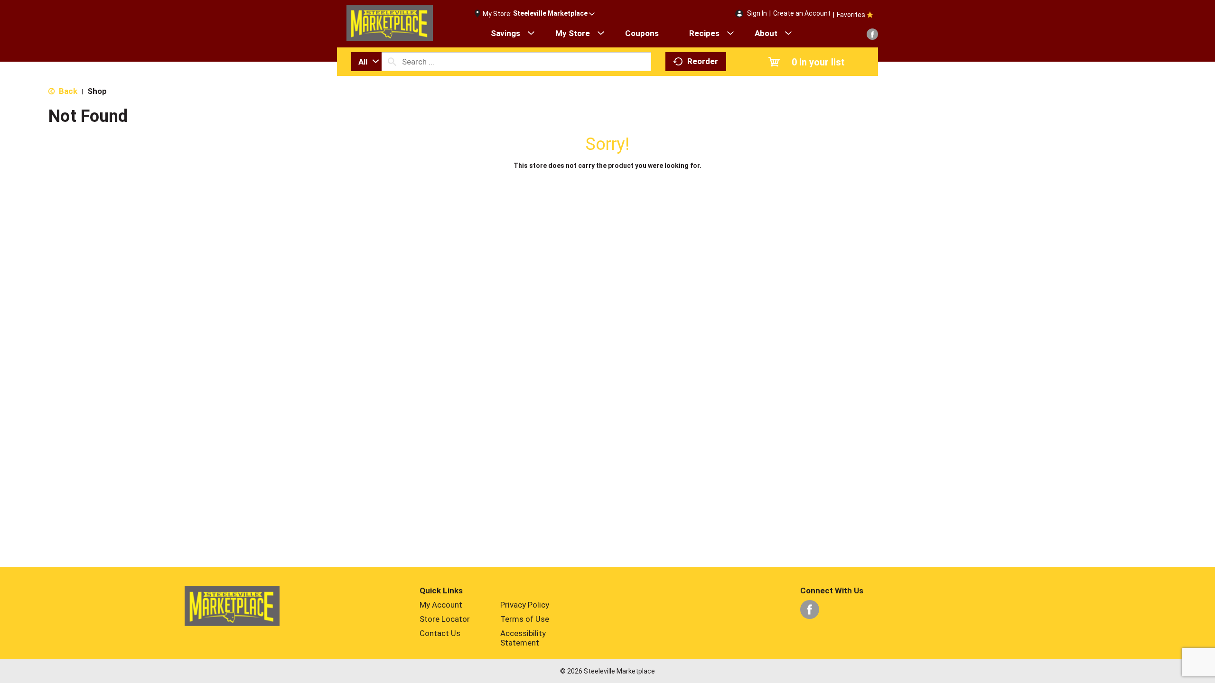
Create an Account (802, 13)
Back (67, 91)
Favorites (851, 14)
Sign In (757, 13)
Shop (97, 91)
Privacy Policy (524, 604)
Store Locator (445, 619)
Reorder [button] (702, 61)
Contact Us (440, 633)
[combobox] (366, 61)
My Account (441, 604)
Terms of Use (524, 619)
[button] (554, 14)
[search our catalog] (392, 61)
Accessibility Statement (523, 637)
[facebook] (872, 34)
